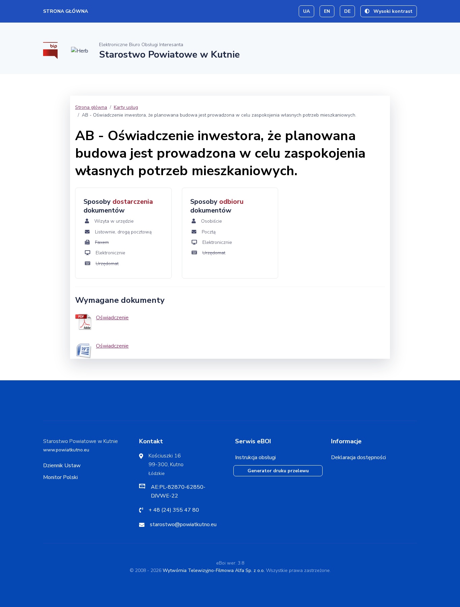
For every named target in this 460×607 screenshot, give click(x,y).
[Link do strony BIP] (50, 50)
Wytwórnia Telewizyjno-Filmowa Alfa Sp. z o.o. (214, 570)
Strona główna (65, 11)
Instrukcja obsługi (255, 457)
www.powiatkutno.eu (66, 450)
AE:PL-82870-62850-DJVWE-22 (178, 491)
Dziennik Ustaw (61, 465)
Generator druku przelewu (278, 471)
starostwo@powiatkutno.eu (183, 524)
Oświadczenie (112, 317)
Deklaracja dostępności (358, 457)
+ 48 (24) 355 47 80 (174, 510)
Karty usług (126, 107)
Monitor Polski (60, 477)
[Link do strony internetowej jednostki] (79, 50)
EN (327, 11)
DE (347, 11)
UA (306, 11)
